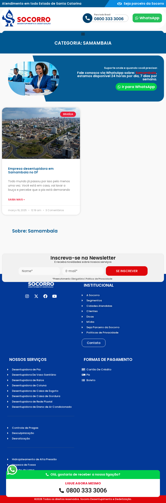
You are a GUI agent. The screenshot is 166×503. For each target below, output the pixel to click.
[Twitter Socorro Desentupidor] (36, 296)
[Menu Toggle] (83, 34)
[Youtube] (54, 296)
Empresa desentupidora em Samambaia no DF (31, 170)
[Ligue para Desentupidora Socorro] (93, 18)
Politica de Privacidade (99, 278)
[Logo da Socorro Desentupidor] (26, 18)
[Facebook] (45, 296)
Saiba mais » (16, 199)
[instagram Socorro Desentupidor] (27, 296)
